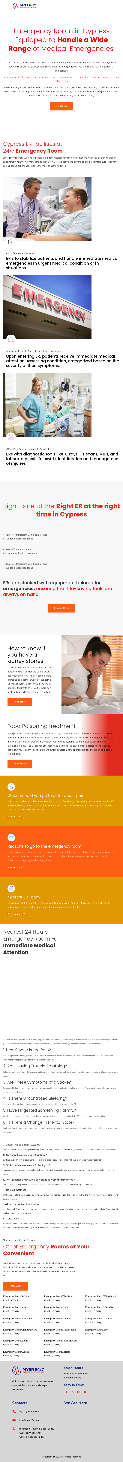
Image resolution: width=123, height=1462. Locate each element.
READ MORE (15, 1286)
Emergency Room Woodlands (58, 1296)
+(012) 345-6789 (29, 1411)
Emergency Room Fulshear (98, 1318)
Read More (20, 701)
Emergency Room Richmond (17, 1318)
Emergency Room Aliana (15, 1307)
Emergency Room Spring (56, 1307)
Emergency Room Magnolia (99, 1307)
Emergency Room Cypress (16, 1351)
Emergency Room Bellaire (15, 1296)
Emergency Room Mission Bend (60, 1329)
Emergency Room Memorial (58, 1318)
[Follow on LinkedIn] (84, 1391)
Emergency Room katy (96, 1329)
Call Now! (61, 106)
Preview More (61, 608)
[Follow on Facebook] (66, 1391)
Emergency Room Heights (57, 1351)
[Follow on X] (72, 1391)
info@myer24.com (29, 1420)
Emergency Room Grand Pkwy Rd (20, 1329)
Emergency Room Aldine (15, 1340)
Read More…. (9, 959)
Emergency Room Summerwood (60, 1340)
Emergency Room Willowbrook (100, 1296)
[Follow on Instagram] (78, 1391)
